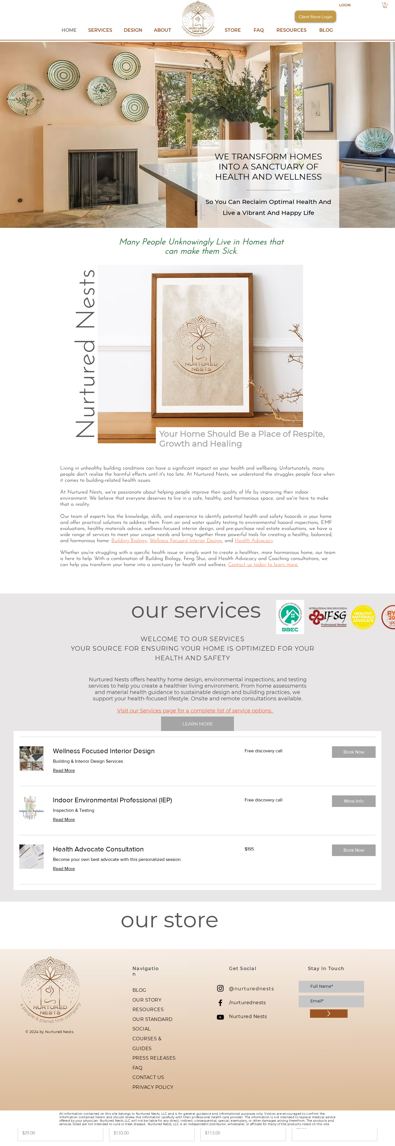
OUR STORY (146, 1000)
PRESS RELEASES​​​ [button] (154, 1058)
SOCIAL (141, 1029)
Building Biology (129, 541)
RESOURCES (148, 1009)
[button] (385, 5)
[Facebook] (220, 1002)
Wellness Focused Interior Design (185, 541)
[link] (142, 751)
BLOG (139, 990)
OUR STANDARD (152, 1019)
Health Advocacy (254, 541)
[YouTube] (220, 1017)
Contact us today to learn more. (263, 565)
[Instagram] (220, 988)
